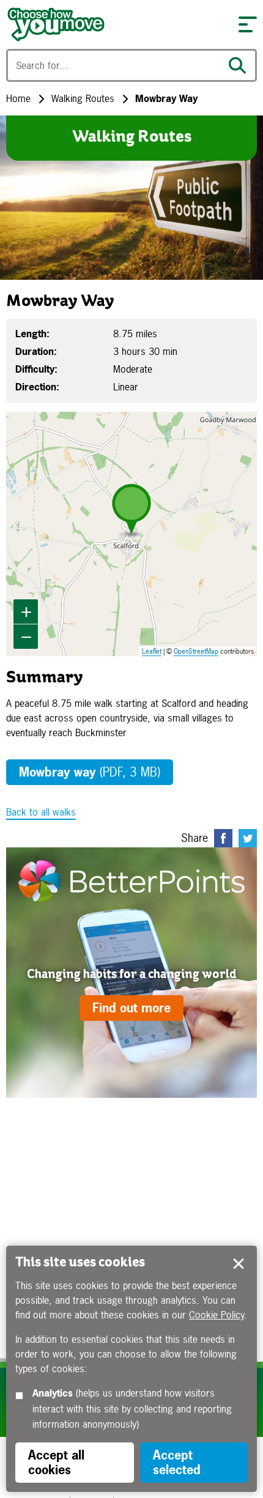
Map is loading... (137, 534)
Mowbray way (89, 772)
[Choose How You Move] (116, 24)
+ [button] (26, 611)
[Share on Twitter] (248, 838)
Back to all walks (41, 812)
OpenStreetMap (196, 651)
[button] (248, 24)
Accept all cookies (56, 1462)
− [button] (26, 636)
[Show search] (240, 65)
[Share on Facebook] (223, 838)
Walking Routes (82, 98)
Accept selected (238, 1264)
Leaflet (151, 651)
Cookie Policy (216, 1314)
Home (18, 98)
